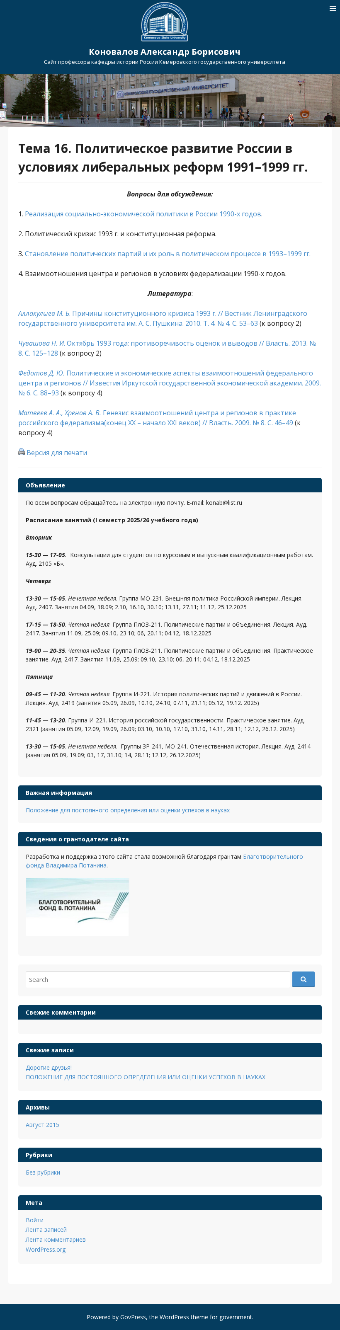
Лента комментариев (56, 1239)
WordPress (174, 1317)
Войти (35, 1220)
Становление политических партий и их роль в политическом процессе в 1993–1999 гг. (167, 253)
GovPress (133, 1317)
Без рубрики (43, 1172)
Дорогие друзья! (49, 1067)
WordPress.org (46, 1249)
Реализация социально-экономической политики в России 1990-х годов (143, 213)
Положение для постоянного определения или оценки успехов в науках (128, 810)
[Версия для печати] (21, 452)
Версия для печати (57, 452)
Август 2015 (42, 1125)
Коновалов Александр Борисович (164, 51)
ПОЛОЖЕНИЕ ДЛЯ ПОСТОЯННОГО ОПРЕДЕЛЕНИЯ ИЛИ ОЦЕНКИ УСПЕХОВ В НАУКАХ (145, 1077)
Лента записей (46, 1229)
